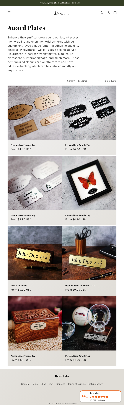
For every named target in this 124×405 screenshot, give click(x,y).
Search (25, 384)
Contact (60, 384)
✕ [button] (119, 393)
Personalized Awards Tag (23, 145)
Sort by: (71, 80)
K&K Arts (57, 403)
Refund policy (95, 384)
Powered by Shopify (69, 403)
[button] (9, 12)
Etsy (51, 384)
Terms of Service (77, 384)
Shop (43, 384)
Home (35, 384)
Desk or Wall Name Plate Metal (80, 285)
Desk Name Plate (19, 285)
